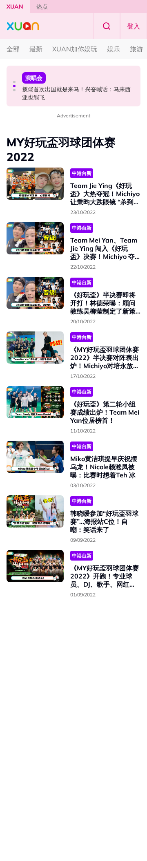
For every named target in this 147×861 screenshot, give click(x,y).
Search (107, 26)
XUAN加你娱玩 (74, 49)
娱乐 (113, 49)
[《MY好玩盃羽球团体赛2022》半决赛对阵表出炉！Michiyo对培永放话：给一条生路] (35, 347)
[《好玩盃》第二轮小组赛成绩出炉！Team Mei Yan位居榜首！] (35, 402)
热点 (42, 6)
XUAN (15, 6)
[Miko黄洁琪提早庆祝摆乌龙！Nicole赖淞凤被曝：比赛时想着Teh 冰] (35, 457)
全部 (13, 49)
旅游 (136, 49)
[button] (14, 82)
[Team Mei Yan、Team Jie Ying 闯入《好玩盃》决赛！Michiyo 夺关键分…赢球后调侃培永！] (35, 238)
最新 (35, 49)
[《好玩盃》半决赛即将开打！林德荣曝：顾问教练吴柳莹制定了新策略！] (35, 293)
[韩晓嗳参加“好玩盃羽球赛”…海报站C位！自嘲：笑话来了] (35, 511)
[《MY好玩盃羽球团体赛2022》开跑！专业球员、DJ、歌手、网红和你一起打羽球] (35, 566)
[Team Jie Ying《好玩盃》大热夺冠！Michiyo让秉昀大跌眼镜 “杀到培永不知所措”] (35, 184)
